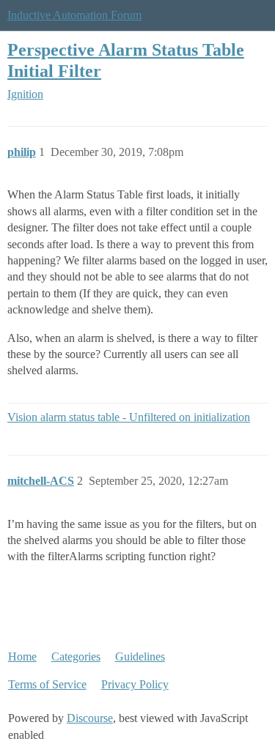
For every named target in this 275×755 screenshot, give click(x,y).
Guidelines (140, 656)
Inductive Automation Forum (74, 15)
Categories (75, 656)
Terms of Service (47, 684)
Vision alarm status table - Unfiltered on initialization (128, 417)
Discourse (90, 718)
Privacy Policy (135, 684)
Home (22, 656)
